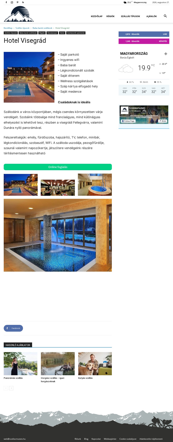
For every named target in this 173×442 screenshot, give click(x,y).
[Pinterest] (17, 2)
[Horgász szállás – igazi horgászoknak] (58, 363)
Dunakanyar (52, 33)
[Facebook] (6, 2)
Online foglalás (57, 167)
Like (165, 34)
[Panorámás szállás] (20, 363)
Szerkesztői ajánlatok (75, 33)
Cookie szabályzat (127, 438)
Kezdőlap (96, 16)
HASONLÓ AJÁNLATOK (18, 345)
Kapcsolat (96, 438)
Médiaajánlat (110, 438)
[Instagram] (11, 2)
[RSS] (23, 2)
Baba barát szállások (42, 28)
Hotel (62, 33)
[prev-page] (6, 388)
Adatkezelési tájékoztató (151, 438)
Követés (163, 41)
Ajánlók (151, 16)
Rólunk (78, 438)
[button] (165, 16)
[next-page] (11, 388)
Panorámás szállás (13, 378)
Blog (86, 438)
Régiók (110, 16)
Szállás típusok (130, 16)
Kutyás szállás (85, 378)
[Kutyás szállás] (95, 363)
